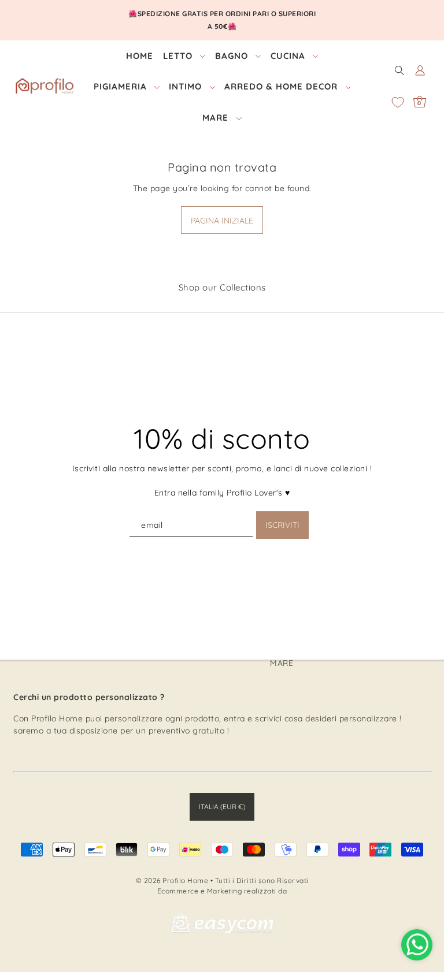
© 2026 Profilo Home (172, 880)
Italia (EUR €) (222, 806)
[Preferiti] (397, 102)
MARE (281, 663)
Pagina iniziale (222, 220)
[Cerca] (399, 69)
